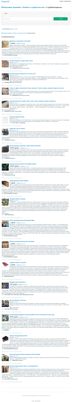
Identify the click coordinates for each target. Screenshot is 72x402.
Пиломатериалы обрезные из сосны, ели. (22, 73)
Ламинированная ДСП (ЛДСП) (18, 180)
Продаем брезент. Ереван (17, 199)
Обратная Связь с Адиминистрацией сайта (40, 395)
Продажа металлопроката (17, 282)
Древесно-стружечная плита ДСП (20, 41)
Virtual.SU (5, 1)
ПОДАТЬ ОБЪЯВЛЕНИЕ (65, 1)
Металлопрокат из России (17, 300)
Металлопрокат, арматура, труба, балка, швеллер (25, 145)
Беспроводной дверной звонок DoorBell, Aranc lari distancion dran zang (31, 314)
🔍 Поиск (60, 18)
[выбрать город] (13, 28)
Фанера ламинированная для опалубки (21, 241)
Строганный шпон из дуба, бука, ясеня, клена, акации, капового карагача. (32, 101)
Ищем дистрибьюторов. (17, 117)
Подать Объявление (27, 395)
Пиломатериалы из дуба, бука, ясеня (21, 60)
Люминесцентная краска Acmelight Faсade (22, 164)
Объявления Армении (11, 7)
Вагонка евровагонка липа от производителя (23, 366)
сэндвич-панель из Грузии (17, 262)
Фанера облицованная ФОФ (18, 335)
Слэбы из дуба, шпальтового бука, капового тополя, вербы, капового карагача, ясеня (36, 88)
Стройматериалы (18, 57)
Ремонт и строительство (33, 7)
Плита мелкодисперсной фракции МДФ (21, 220)
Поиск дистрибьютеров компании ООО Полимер (24, 354)
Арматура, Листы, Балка (17, 128)
